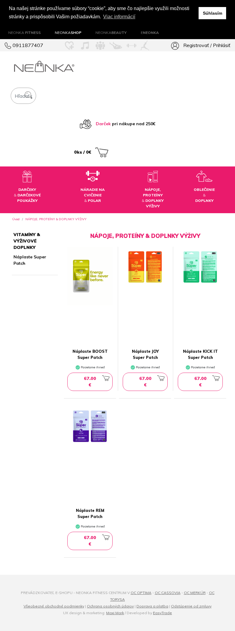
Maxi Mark (115, 613)
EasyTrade (162, 613)
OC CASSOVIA (168, 592)
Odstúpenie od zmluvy (191, 606)
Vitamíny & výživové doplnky (26, 241)
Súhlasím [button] (212, 13)
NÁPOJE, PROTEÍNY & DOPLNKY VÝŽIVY (56, 219)
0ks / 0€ (83, 152)
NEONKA (24, 32)
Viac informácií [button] (119, 16)
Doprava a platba (152, 606)
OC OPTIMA (141, 592)
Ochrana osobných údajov (110, 606)
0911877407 (27, 45)
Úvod (16, 219)
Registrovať (196, 45)
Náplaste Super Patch (29, 260)
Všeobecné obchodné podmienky (54, 606)
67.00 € (90, 382)
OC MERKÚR (195, 592)
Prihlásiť (221, 45)
